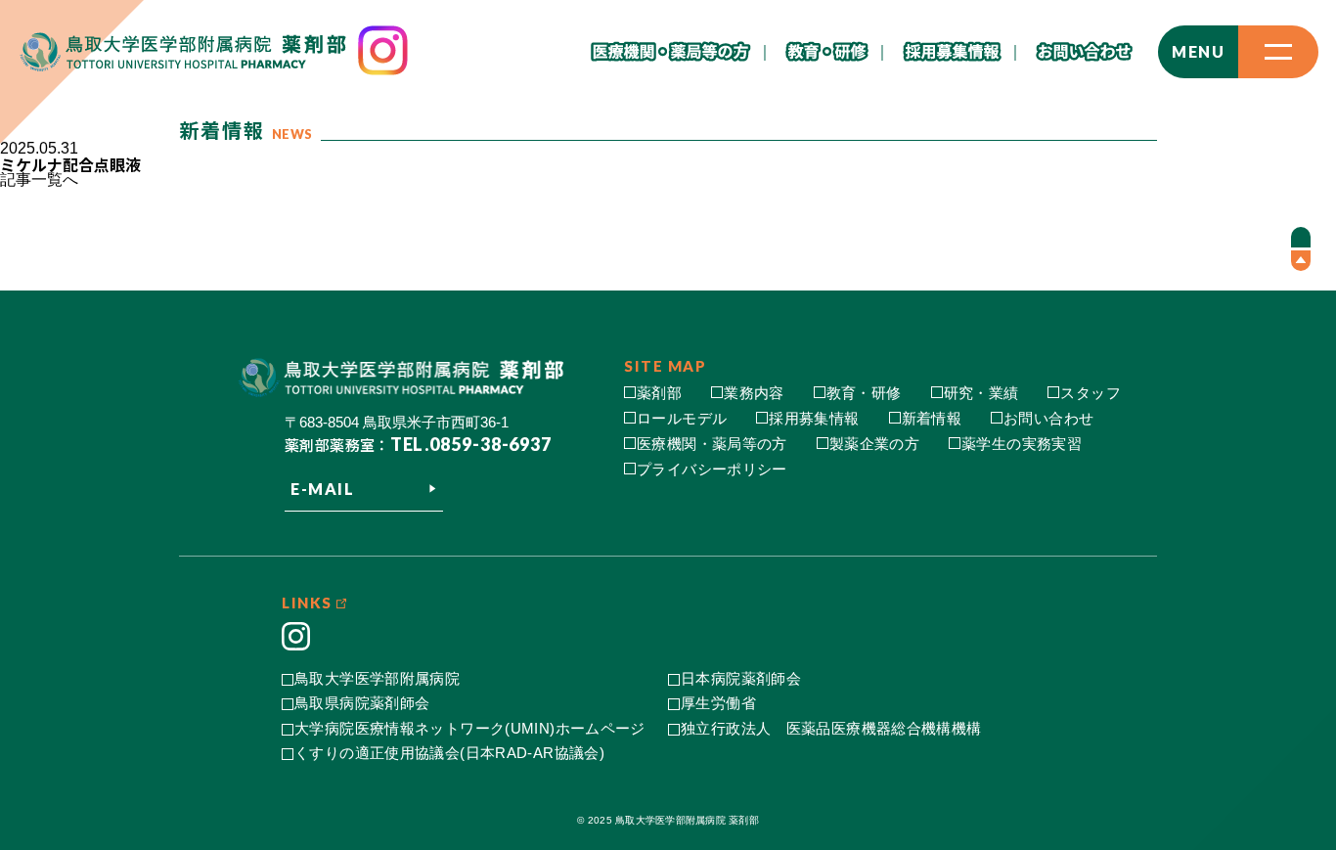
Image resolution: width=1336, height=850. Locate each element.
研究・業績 (981, 392)
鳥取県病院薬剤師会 (361, 702)
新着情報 (932, 418)
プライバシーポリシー (712, 469)
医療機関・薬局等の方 (712, 443)
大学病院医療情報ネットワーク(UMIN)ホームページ (470, 728)
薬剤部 (659, 392)
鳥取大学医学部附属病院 (377, 678)
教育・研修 (864, 392)
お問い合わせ (1048, 418)
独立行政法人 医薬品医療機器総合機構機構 (831, 728)
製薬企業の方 (874, 443)
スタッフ (1090, 392)
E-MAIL (322, 488)
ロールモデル (682, 418)
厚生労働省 (718, 702)
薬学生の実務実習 (1021, 443)
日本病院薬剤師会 (741, 678)
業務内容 (754, 392)
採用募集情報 (814, 418)
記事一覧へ (39, 179)
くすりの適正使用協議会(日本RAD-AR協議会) (449, 752)
